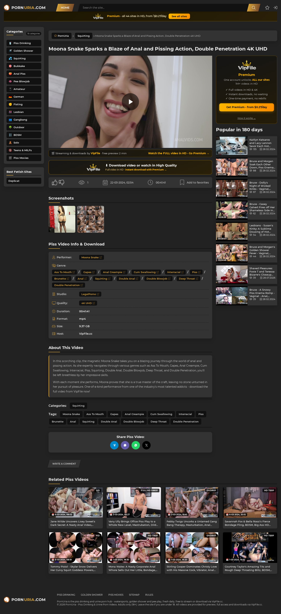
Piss (194, 272)
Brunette (60, 278)
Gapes (87, 272)
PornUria (63, 35)
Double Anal (127, 278)
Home (65, 7)
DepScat (13, 180)
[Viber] (125, 445)
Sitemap (134, 594)
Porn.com (28, 7)
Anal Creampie (112, 272)
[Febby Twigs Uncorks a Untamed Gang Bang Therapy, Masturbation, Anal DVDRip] (192, 502)
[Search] (253, 7)
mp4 (82, 318)
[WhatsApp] (136, 445)
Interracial (173, 272)
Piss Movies (115, 594)
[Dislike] (61, 182)
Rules (149, 594)
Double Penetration (67, 285)
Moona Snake (90, 257)
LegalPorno (88, 294)
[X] (146, 445)
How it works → (247, 118)
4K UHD (86, 303)
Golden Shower (92, 594)
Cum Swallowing (145, 272)
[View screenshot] (62, 219)
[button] (267, 7)
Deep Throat (187, 278)
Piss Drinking (66, 594)
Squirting (84, 35)
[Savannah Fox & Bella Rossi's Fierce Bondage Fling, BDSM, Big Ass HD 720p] (250, 502)
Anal (81, 278)
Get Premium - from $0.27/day (246, 107)
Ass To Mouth (63, 272)
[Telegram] (114, 445)
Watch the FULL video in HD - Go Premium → (178, 153)
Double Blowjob (157, 278)
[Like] (54, 182)
